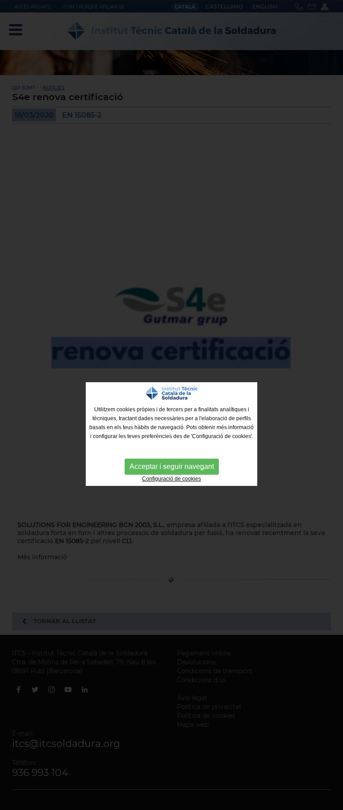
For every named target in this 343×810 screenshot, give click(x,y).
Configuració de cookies (171, 479)
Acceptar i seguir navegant (172, 466)
